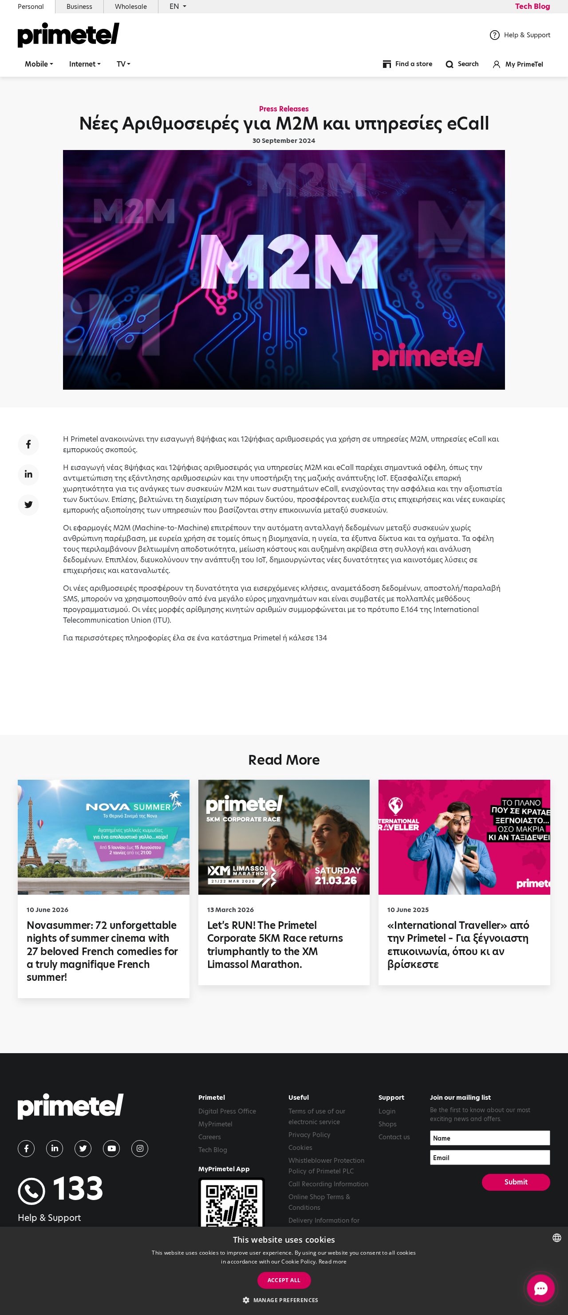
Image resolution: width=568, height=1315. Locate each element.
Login (387, 1111)
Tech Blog (532, 6)
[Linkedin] (54, 1148)
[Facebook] (26, 1148)
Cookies (300, 1147)
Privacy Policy (309, 1134)
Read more (333, 1261)
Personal (31, 6)
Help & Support (527, 35)
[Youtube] (111, 1148)
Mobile (36, 64)
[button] (284, 1299)
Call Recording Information (328, 1184)
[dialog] (284, 1271)
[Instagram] (139, 1148)
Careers (209, 1137)
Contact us (394, 1137)
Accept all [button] (284, 1280)
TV (121, 64)
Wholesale (131, 6)
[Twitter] (83, 1148)
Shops (388, 1124)
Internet (82, 64)
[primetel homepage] (69, 35)
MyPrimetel (215, 1124)
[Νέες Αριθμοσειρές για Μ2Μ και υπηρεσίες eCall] (28, 444)
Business (79, 6)
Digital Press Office (227, 1111)
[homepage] (71, 1110)
